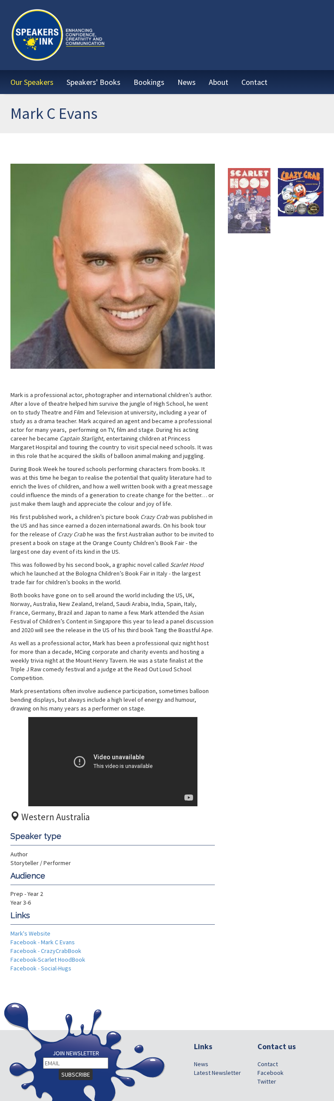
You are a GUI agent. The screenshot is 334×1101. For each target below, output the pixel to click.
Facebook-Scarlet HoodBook (47, 959)
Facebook (270, 1073)
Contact (267, 1064)
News (201, 1064)
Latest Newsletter (217, 1073)
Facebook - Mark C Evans (42, 942)
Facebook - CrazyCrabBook (45, 951)
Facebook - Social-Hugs (40, 968)
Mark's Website (30, 933)
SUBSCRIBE (75, 1074)
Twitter (266, 1081)
